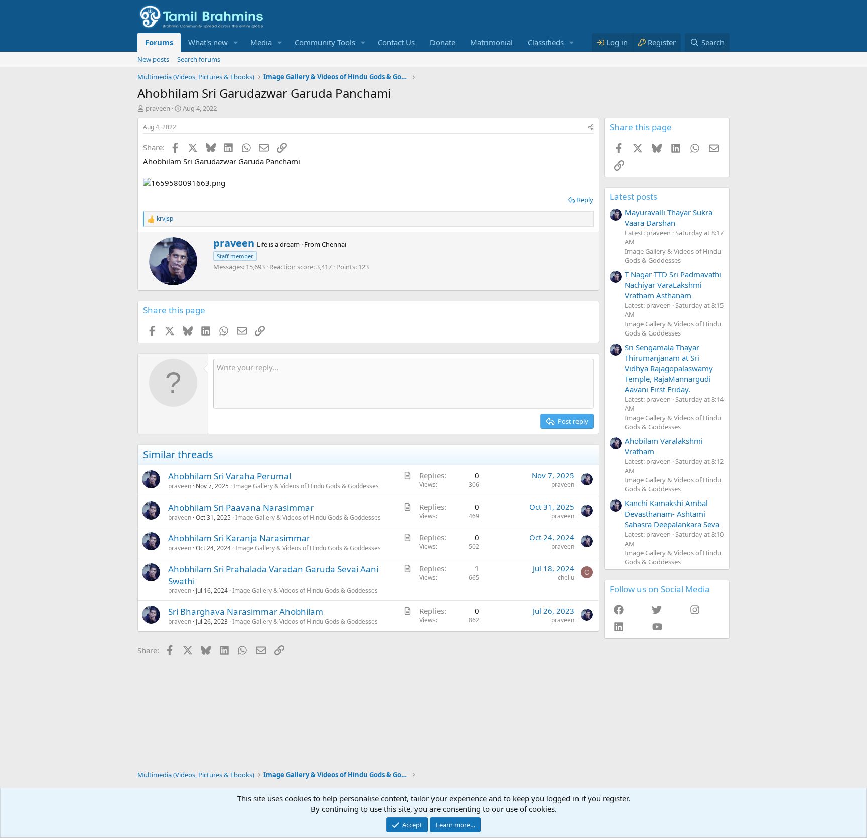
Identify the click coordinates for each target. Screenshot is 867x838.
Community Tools (325, 42)
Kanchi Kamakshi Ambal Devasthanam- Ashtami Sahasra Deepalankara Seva (672, 513)
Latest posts (633, 196)
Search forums (198, 59)
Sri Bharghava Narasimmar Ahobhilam (245, 611)
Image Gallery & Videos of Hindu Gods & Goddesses (306, 486)
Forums (159, 42)
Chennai (334, 244)
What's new (208, 42)
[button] (236, 42)
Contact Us (396, 42)
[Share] (590, 127)
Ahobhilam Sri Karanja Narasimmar (239, 538)
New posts (153, 59)
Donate (442, 42)
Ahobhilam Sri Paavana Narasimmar (241, 507)
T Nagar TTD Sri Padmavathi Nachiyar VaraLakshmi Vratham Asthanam (673, 284)
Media (261, 42)
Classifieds (546, 42)
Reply (584, 199)
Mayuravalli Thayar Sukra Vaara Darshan (668, 217)
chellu (566, 577)
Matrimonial (491, 42)
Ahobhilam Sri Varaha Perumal (229, 476)
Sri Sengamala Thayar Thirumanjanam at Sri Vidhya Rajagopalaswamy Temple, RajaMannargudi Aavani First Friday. (669, 368)
